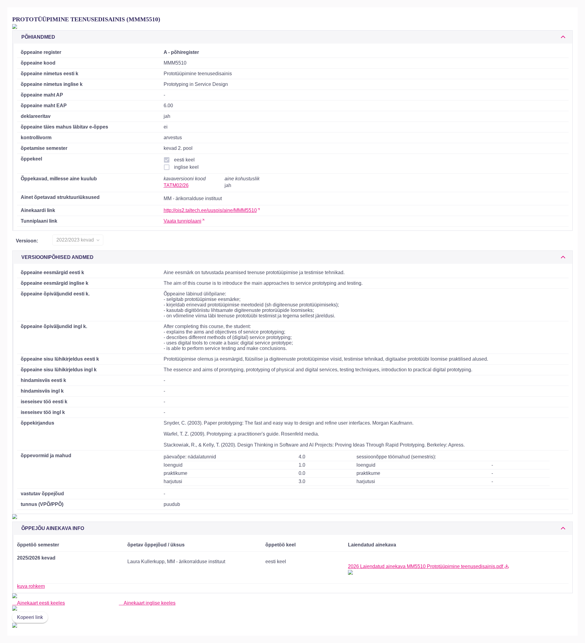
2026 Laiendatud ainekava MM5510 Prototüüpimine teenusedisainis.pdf (426, 566)
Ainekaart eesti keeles (40, 603)
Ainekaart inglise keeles (149, 603)
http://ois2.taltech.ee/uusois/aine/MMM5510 (210, 210)
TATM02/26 (176, 185)
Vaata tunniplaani (182, 221)
